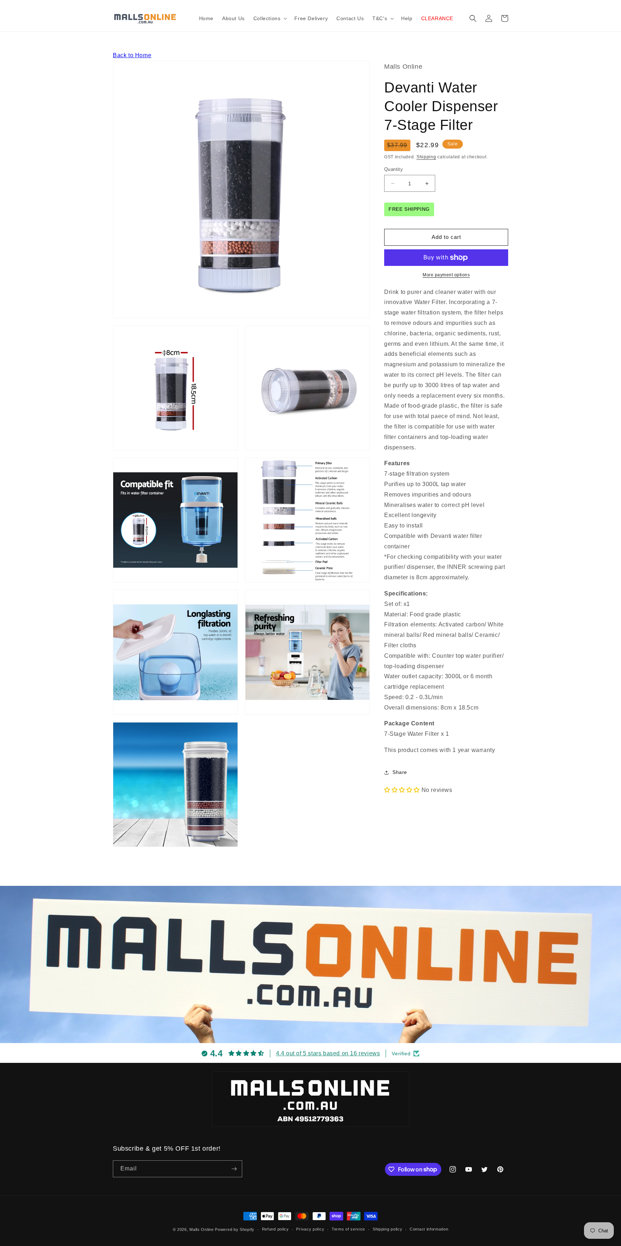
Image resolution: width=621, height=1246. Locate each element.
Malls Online (201, 1229)
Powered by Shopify (234, 1229)
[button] (269, 18)
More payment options (446, 274)
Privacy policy (310, 1229)
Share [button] (399, 772)
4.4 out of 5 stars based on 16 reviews (328, 1053)
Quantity (393, 169)
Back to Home (132, 55)
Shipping (426, 156)
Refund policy (275, 1229)
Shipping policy (387, 1229)
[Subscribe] (234, 1168)
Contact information (429, 1229)
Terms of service (348, 1229)
